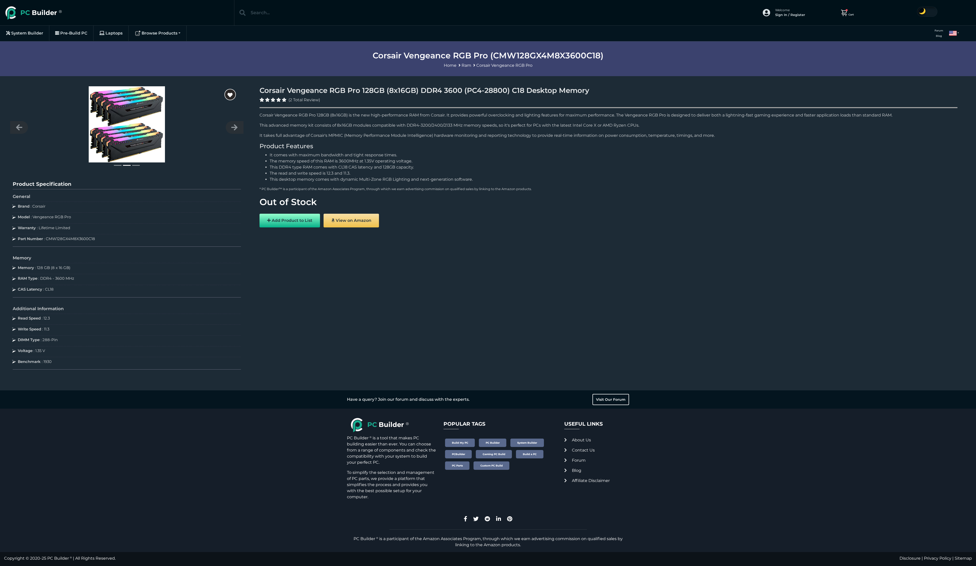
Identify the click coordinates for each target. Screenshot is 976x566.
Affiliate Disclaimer (590, 480)
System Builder (26, 33)
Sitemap (963, 558)
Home (450, 65)
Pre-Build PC (73, 33)
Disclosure (910, 558)
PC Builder (58, 558)
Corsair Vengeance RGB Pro (504, 65)
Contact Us (583, 450)
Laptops (113, 33)
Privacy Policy (937, 558)
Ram (466, 65)
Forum (939, 30)
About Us (581, 440)
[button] (952, 33)
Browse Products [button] (159, 33)
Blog (939, 36)
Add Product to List (291, 220)
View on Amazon (353, 220)
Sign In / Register (790, 15)
